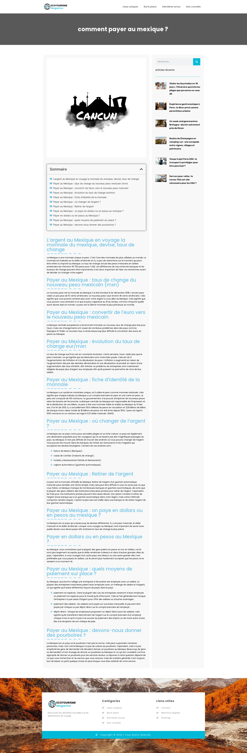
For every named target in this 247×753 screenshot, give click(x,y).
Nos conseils (193, 6)
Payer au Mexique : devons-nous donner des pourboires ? (84, 224)
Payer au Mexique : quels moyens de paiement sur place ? (84, 220)
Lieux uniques (130, 6)
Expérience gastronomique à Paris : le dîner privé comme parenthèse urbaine (184, 107)
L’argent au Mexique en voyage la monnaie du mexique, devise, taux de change (96, 178)
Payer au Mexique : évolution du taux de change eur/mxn (84, 192)
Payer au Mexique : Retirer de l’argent (73, 206)
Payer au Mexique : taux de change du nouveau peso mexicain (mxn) (90, 183)
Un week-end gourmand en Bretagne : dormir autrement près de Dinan (184, 124)
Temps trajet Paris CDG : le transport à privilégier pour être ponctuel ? (183, 162)
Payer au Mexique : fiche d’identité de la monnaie (79, 197)
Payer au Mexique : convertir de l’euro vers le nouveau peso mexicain (90, 188)
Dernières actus (171, 6)
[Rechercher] (196, 61)
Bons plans (150, 6)
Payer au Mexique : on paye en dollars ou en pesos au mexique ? (88, 211)
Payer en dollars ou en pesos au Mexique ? (76, 215)
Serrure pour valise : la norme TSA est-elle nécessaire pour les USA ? (183, 179)
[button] (141, 169)
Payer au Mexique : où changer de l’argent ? (77, 201)
